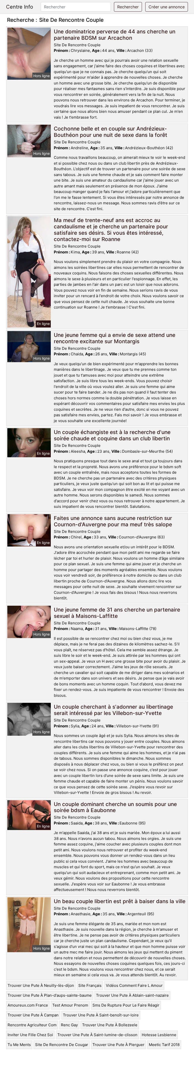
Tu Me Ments (19, 1044)
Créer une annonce (167, 6)
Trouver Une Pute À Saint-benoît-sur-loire (101, 1015)
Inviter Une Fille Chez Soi (30, 1034)
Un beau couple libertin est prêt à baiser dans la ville (119, 901)
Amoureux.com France (28, 1005)
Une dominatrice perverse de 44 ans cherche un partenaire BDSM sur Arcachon (114, 34)
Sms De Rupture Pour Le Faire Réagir (125, 1005)
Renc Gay (69, 1024)
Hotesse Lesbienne (159, 1034)
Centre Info (19, 7)
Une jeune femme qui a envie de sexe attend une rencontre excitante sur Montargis (114, 338)
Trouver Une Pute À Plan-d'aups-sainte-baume (50, 995)
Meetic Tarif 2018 (164, 1044)
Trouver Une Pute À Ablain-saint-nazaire (132, 995)
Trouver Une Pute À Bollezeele (109, 1024)
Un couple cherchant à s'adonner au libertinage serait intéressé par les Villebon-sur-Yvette (113, 710)
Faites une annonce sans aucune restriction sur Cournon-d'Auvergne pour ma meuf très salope (113, 521)
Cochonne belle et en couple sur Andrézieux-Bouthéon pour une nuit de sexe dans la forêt (110, 131)
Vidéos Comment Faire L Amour (134, 985)
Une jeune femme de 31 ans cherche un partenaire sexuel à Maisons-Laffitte (117, 612)
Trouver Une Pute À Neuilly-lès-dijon (41, 985)
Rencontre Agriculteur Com (32, 1024)
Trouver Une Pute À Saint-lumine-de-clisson (97, 1034)
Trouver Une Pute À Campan (33, 1015)
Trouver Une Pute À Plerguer (118, 1044)
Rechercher (128, 6)
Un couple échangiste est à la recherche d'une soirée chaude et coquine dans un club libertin (112, 435)
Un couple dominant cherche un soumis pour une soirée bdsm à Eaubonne (115, 807)
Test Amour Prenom (70, 1005)
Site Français (90, 985)
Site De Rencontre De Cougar (61, 1044)
